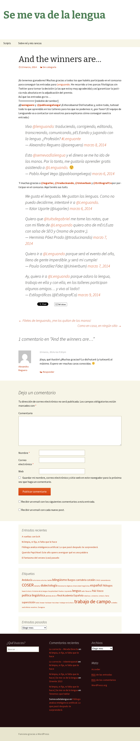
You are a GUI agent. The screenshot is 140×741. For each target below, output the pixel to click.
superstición (28, 602)
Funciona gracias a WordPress (33, 734)
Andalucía (27, 580)
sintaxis (102, 596)
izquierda (68, 591)
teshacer (48, 603)
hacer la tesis (27, 591)
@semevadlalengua (49, 155)
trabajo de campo (92, 601)
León (83, 591)
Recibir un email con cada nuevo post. (43, 510)
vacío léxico (26, 607)
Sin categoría (49, 67)
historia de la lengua (40, 591)
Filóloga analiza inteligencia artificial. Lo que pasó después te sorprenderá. (60, 547)
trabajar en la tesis (67, 603)
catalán (91, 580)
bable (49, 580)
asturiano (36, 580)
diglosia (70, 586)
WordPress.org (99, 685)
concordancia (105, 580)
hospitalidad (53, 591)
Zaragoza (41, 607)
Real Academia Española (70, 595)
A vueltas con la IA (31, 536)
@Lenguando (56, 167)
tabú (37, 603)
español (96, 585)
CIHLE (98, 580)
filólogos (108, 585)
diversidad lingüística (81, 586)
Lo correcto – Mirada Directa (63, 649)
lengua (76, 591)
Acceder (96, 669)
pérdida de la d (51, 596)
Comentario (25, 413)
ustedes (114, 603)
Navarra (88, 591)
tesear (42, 603)
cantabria (81, 580)
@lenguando (43, 126)
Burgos (71, 580)
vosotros (34, 607)
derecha (37, 586)
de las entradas (102, 674)
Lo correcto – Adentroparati (63, 661)
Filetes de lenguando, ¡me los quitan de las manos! (54, 320)
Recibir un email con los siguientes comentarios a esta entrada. (58, 501)
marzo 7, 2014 (99, 266)
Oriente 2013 (55, 681)
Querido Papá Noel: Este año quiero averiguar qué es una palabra (55, 552)
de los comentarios (104, 679)
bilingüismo (59, 580)
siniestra (94, 596)
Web (21, 471)
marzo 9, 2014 (89, 294)
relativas (87, 596)
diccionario (62, 586)
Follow (63, 304)
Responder (48, 371)
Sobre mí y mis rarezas (30, 43)
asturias (44, 580)
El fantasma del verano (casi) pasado (40, 557)
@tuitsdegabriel (57, 218)
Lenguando (63, 84)
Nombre (24, 453)
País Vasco (97, 590)
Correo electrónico (26, 462)
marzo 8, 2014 (95, 145)
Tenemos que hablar (59, 693)
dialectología (49, 585)
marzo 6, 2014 (103, 173)
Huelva (61, 591)
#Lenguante (71, 138)
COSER (28, 585)
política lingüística (33, 595)
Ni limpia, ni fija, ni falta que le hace (39, 541)
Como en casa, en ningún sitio (100, 325)
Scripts (7, 43)
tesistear (55, 603)
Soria (107, 596)
